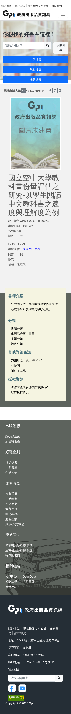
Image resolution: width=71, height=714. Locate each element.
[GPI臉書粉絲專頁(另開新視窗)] (13, 687)
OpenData (29, 576)
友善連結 (11, 586)
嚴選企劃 (12, 452)
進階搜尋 (60, 48)
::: (9, 602)
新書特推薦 (12, 441)
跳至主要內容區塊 (10, 1)
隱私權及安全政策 (38, 5)
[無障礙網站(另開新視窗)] (16, 697)
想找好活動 (12, 436)
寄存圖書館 (12, 555)
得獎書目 (28, 581)
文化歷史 (11, 503)
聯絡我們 (57, 5)
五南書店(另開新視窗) (19, 550)
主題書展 (11, 467)
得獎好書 (11, 462)
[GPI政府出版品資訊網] (26, 14)
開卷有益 (12, 483)
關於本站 (20, 5)
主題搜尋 (35, 59)
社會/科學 (11, 514)
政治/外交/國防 (14, 524)
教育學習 (11, 509)
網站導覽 (6, 5)
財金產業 (11, 519)
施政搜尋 (35, 69)
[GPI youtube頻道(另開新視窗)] (23, 687)
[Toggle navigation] (63, 14)
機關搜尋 (35, 79)
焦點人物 (11, 472)
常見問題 (11, 576)
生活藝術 (11, 498)
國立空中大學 (31, 249)
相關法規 (11, 581)
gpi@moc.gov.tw (33, 654)
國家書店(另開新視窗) (19, 545)
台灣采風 (11, 493)
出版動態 (12, 426)
